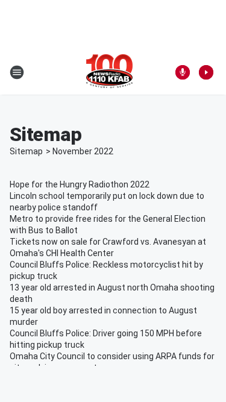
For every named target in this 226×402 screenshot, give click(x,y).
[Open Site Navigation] (17, 72)
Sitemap (26, 151)
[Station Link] (109, 72)
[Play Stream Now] (206, 72)
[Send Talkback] (182, 72)
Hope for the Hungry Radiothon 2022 (79, 184)
